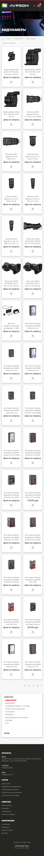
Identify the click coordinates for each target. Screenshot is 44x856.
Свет (7, 723)
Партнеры (5, 808)
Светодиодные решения (10, 789)
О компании (6, 824)
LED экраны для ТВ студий (10, 795)
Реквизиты (5, 827)
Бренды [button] (6, 733)
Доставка (5, 833)
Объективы (9, 712)
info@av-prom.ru (7, 774)
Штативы (8, 720)
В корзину (11, 82)
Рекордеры (9, 715)
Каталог (8, 38)
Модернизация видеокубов (11, 786)
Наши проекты (7, 805)
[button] (30, 6)
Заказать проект (7, 830)
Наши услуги (6, 783)
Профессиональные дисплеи (12, 792)
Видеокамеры (10, 700)
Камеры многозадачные (15, 709)
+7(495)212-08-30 (7, 768)
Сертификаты (6, 811)
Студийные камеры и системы (17, 706)
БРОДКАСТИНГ (18, 38)
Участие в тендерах (8, 814)
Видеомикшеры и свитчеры (16, 718)
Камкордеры (10, 703)
